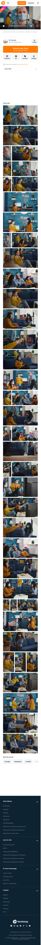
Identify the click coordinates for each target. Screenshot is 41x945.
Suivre (34, 42)
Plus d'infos (8, 68)
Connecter (31, 3)
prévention (17, 901)
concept (7, 901)
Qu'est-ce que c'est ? (23, 64)
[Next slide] (33, 901)
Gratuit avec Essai (20, 49)
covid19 (28, 901)
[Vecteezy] (3, 3)
